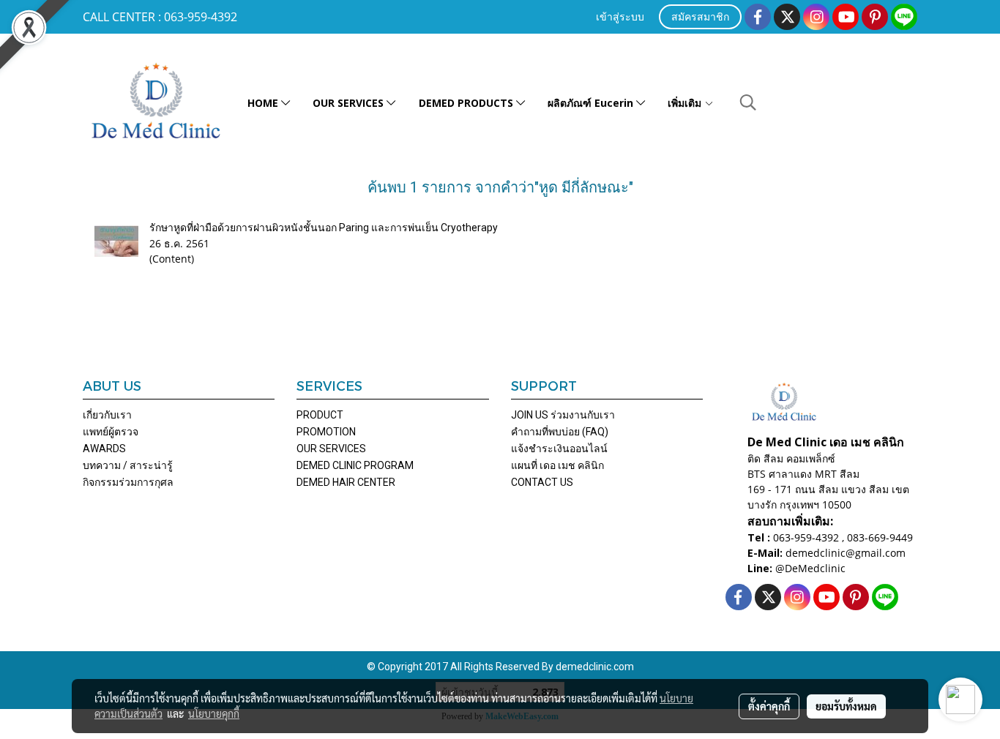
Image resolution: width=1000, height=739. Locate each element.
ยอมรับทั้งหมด (846, 706)
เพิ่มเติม (686, 103)
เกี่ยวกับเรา (107, 415)
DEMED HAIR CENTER (345, 482)
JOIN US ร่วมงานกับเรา (563, 415)
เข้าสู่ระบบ (620, 17)
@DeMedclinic (810, 568)
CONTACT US (542, 482)
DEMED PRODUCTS (467, 103)
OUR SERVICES (350, 103)
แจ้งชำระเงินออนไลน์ (559, 448)
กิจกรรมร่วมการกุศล (128, 482)
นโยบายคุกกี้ (213, 713)
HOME (264, 103)
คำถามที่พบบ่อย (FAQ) (559, 432)
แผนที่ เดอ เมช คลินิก (557, 465)
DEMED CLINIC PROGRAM (355, 465)
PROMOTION (326, 432)
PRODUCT (319, 415)
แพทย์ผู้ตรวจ (110, 432)
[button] (748, 102)
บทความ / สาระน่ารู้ (128, 465)
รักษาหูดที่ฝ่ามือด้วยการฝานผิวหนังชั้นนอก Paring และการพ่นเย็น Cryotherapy (323, 227)
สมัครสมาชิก (700, 17)
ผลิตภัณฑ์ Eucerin (592, 103)
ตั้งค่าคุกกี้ (769, 706)
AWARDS (104, 448)
